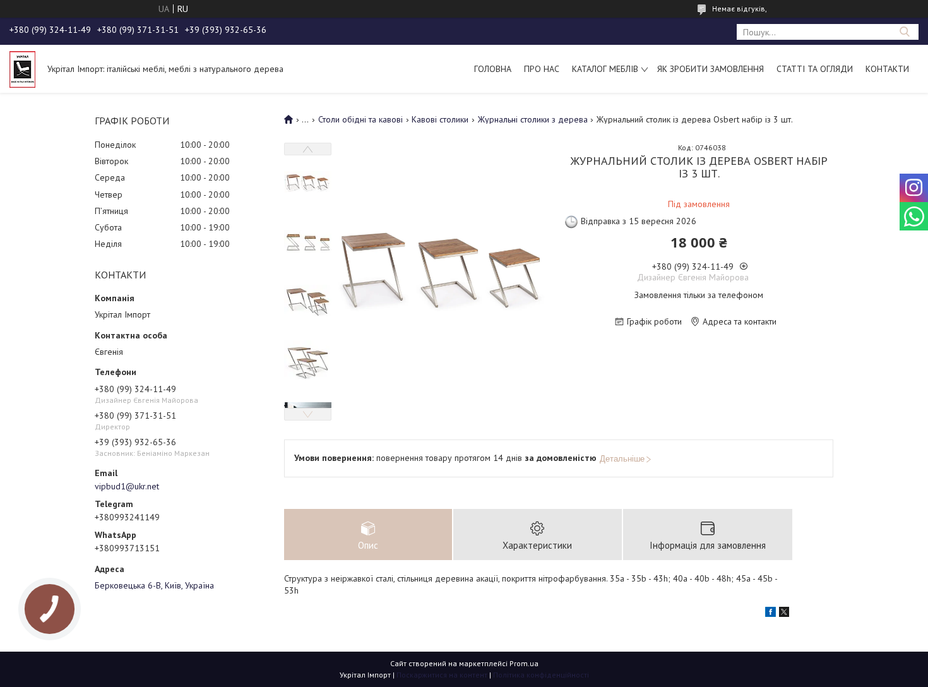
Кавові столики (440, 119)
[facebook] (770, 613)
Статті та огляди (814, 69)
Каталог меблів (605, 69)
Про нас (541, 69)
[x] (784, 613)
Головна (492, 69)
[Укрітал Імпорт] (22, 69)
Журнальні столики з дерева (533, 119)
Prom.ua (523, 663)
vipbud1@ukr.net (127, 486)
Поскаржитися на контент (441, 674)
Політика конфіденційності (541, 674)
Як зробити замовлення (710, 69)
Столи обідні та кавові (360, 119)
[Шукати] (904, 32)
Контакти (887, 69)
